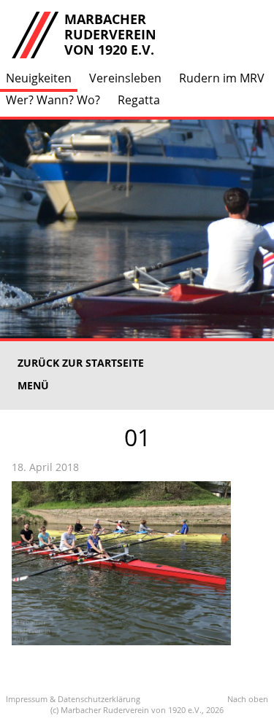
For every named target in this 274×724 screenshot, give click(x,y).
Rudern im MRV (222, 78)
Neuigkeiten (39, 78)
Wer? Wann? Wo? (53, 100)
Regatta (139, 100)
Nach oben (247, 698)
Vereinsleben (125, 78)
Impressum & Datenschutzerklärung (73, 698)
